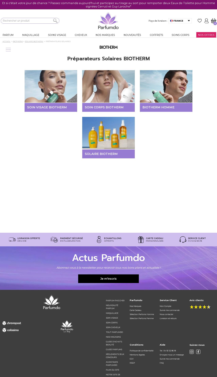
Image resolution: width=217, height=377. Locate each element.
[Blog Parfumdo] (67, 326)
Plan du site (112, 370)
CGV (132, 359)
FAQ (162, 363)
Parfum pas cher (115, 300)
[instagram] (192, 352)
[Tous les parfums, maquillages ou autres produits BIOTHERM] (108, 47)
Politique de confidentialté (141, 350)
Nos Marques (135, 306)
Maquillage (112, 313)
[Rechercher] (55, 21)
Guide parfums (114, 349)
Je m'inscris (108, 278)
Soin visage (112, 318)
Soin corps (111, 322)
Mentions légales (137, 355)
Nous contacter (166, 314)
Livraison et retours (168, 318)
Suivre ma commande (170, 310)
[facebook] (198, 352)
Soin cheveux (113, 327)
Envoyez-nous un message (172, 355)
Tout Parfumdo (114, 332)
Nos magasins (113, 337)
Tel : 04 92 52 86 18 (168, 350)
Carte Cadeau (135, 310)
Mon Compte (165, 306)
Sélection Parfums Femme (142, 318)
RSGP (132, 363)
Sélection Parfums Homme (142, 314)
